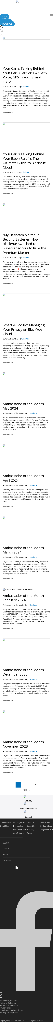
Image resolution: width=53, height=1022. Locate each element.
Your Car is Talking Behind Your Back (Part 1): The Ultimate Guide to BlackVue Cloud (24, 161)
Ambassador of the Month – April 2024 (24, 477)
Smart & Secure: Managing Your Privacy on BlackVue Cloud (24, 329)
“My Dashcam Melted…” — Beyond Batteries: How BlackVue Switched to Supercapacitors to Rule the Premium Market (24, 243)
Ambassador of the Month (13, 413)
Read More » (8, 113)
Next (26, 789)
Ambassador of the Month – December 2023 (24, 672)
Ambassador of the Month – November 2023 (24, 744)
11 (34, 784)
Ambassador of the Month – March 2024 (24, 549)
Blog (19, 87)
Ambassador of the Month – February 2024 (24, 597)
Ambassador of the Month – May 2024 (24, 406)
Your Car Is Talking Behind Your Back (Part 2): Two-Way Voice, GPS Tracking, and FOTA (25, 75)
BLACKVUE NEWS (9, 87)
